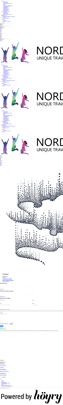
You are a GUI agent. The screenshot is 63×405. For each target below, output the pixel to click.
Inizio (2, 380)
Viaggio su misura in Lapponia (7, 14)
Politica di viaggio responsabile (6, 385)
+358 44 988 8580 (31, 285)
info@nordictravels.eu (8, 280)
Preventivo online (2, 296)
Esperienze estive (5, 1)
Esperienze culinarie (6, 8)
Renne (4, 68)
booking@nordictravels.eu (31, 287)
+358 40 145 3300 (7, 279)
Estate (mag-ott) (5, 13)
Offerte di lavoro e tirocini (6, 21)
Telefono (33, 303)
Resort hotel (3, 78)
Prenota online (2, 289)
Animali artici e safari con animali (8, 5)
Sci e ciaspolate (5, 10)
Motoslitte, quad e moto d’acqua (7, 3)
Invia (1, 326)
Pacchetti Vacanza (4, 75)
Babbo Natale (5, 71)
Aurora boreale (5, 2)
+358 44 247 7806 (31, 293)
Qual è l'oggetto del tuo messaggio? (5, 309)
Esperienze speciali (6, 9)
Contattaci (3, 85)
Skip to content (2, 27)
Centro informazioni (6, 127)
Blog (4, 18)
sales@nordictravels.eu (31, 294)
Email (1, 303)
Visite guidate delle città (6, 120)
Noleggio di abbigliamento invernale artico (9, 16)
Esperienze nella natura (6, 6)
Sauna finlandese (5, 7)
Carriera (3, 19)
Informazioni (3, 17)
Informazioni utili (4, 383)
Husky (4, 4)
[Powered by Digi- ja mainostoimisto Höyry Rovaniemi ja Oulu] (31, 404)
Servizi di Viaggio (4, 15)
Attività (3, 110)
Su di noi (4, 20)
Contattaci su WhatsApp (5, 281)
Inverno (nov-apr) (5, 12)
